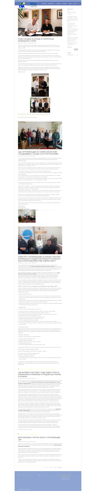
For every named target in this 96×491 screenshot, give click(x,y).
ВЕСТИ (35, 43)
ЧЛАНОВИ (64, 3)
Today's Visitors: (64, 477)
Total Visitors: (63, 479)
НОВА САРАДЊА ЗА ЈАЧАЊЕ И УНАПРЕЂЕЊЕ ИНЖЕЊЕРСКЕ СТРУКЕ (36, 40)
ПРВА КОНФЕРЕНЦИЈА (72, 12)
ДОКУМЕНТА (51, 3)
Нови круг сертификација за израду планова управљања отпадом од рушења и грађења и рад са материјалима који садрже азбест (39, 259)
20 (50, 467)
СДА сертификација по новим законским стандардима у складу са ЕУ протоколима (38, 153)
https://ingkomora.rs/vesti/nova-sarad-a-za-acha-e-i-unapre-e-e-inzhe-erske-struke (33, 115)
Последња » (59, 467)
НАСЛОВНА (44, 3)
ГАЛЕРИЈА (58, 3)
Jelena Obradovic (25, 43)
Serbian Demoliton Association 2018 (24, 489)
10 (49, 467)
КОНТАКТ (75, 3)
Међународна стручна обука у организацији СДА (39, 438)
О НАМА (70, 3)
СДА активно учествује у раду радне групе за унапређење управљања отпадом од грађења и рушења (39, 374)
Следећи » (55, 467)
